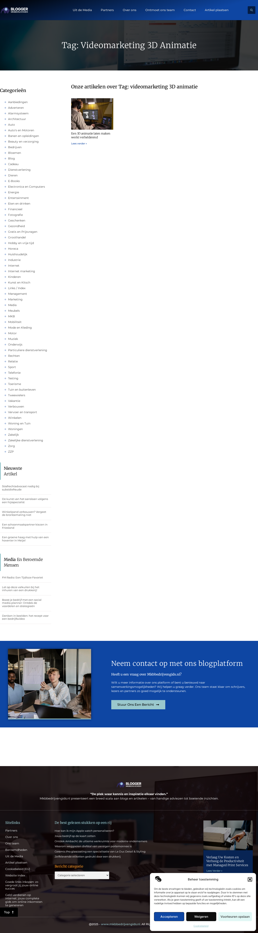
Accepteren (169, 917)
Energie (13, 192)
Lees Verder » (214, 870)
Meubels (14, 310)
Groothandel (17, 237)
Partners (107, 10)
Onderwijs (15, 344)
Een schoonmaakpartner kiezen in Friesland (25, 526)
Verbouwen (16, 406)
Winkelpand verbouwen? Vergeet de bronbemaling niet (24, 513)
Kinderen (14, 277)
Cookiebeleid (201, 925)
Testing (13, 378)
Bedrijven (15, 147)
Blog (11, 158)
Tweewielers (16, 395)
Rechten (14, 356)
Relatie (13, 361)
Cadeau (13, 164)
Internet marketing (21, 271)
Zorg (11, 446)
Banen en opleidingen (23, 136)
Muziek (13, 339)
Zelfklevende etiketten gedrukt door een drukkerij (88, 856)
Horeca (13, 248)
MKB (11, 316)
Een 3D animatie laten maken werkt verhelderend (90, 135)
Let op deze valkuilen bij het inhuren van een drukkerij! (20, 588)
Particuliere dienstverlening (27, 350)
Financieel (15, 209)
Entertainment (18, 198)
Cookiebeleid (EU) (17, 869)
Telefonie (14, 372)
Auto (11, 124)
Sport (12, 367)
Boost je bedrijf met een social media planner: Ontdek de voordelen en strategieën (22, 603)
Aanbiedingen (18, 102)
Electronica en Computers (26, 186)
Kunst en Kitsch (19, 282)
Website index (15, 875)
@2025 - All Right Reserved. (129, 924)
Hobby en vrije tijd (21, 243)
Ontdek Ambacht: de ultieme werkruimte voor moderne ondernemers (101, 841)
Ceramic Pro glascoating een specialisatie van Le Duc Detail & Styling (100, 851)
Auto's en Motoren (21, 130)
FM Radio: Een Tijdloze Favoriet (22, 577)
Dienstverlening (19, 170)
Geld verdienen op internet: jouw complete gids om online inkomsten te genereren (23, 900)
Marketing (15, 299)
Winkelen (14, 418)
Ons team (12, 843)
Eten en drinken (19, 203)
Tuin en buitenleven (22, 389)
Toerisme (14, 384)
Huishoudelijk (17, 254)
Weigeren (201, 917)
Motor (12, 333)
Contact (190, 10)
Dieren (13, 175)
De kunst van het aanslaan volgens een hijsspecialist (25, 500)
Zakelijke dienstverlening (25, 440)
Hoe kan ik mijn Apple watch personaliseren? (84, 830)
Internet (13, 265)
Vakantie (14, 401)
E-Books (14, 181)
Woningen (15, 429)
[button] (250, 879)
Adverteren (16, 108)
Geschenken (16, 220)
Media (12, 305)
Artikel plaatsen (217, 10)
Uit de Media (82, 10)
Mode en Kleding (20, 327)
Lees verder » (79, 143)
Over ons (129, 10)
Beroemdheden (16, 850)
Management (17, 294)
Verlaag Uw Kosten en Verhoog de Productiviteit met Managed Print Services (227, 861)
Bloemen (14, 153)
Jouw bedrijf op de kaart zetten (75, 836)
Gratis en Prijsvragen (22, 232)
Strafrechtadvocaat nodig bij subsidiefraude (20, 488)
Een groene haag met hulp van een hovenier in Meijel (25, 539)
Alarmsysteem (18, 113)
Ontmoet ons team (160, 10)
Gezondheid (16, 226)
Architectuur (17, 119)
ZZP (11, 451)
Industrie (14, 260)
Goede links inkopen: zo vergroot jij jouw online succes (21, 885)
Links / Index (16, 288)
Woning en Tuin (19, 423)
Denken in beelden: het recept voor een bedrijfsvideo (25, 617)
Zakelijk (13, 435)
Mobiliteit (15, 322)
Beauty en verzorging (23, 141)
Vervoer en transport (22, 412)
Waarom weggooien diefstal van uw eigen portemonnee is (93, 846)
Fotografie (15, 215)
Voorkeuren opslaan (235, 917)
